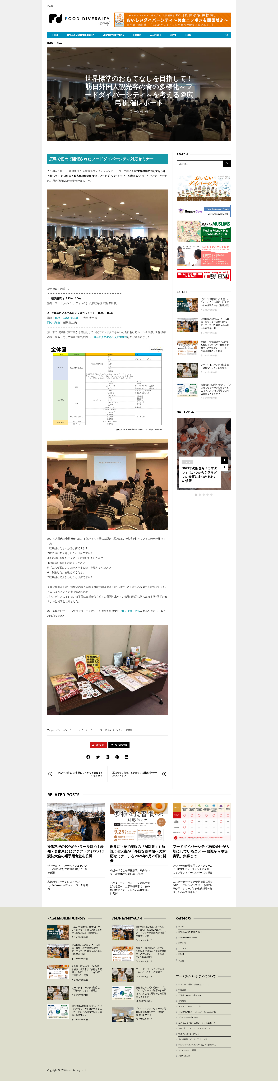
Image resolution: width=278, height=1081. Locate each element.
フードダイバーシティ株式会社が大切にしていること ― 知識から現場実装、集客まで (201, 851)
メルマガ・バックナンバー (190, 1006)
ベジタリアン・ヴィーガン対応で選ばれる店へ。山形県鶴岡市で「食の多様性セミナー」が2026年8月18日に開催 (130, 888)
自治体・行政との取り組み (190, 995)
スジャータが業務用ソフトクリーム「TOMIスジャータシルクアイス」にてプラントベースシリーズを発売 (192, 869)
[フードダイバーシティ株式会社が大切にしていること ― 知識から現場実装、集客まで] (202, 822)
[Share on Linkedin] (126, 757)
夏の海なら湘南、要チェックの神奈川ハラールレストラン (135, 774)
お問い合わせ (184, 1055)
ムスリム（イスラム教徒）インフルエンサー (197, 1022)
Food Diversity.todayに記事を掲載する (197, 1044)
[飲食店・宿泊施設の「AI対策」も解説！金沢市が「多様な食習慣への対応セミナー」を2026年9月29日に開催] (187, 348)
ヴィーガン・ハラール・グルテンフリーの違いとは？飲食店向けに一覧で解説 (67, 869)
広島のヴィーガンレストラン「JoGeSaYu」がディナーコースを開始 (67, 885)
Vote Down (121, 745)
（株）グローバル (129, 611)
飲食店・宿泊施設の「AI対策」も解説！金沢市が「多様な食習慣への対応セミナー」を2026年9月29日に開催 (216, 346)
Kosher (137, 34)
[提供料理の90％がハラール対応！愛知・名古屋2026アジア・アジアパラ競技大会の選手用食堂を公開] (187, 325)
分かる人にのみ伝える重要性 (110, 337)
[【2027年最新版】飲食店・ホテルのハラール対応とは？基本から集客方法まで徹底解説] (187, 305)
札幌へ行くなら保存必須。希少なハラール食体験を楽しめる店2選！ (130, 871)
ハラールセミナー (88, 730)
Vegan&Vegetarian (113, 34)
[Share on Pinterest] (117, 757)
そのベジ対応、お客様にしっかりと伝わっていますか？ (80, 774)
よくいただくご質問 (187, 1050)
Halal (188, 462)
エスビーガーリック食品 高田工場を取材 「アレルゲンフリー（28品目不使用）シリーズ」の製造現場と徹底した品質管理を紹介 (193, 887)
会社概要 (182, 1000)
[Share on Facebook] (88, 757)
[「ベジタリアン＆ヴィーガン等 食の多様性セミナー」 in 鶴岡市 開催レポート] (123, 1014)
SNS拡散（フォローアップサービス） (194, 1028)
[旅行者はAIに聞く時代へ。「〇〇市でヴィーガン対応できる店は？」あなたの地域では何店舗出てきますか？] (187, 390)
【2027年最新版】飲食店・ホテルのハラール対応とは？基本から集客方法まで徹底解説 (215, 302)
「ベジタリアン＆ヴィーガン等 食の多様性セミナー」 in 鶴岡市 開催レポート (151, 1011)
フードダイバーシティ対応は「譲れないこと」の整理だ (215, 366)
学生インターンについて (189, 1033)
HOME (55, 34)
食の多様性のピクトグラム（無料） (193, 1039)
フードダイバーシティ (111, 730)
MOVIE (173, 34)
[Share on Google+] (107, 757)
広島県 (129, 730)
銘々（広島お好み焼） (68, 317)
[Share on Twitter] (98, 757)
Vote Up (100, 745)
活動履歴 (182, 990)
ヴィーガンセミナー (66, 730)
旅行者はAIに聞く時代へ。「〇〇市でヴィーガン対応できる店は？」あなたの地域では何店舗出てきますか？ (216, 389)
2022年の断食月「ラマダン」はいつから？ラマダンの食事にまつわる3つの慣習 (199, 474)
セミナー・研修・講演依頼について (193, 984)
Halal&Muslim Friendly (80, 34)
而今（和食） (55, 322)
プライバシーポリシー (188, 1017)
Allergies (155, 34)
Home (50, 43)
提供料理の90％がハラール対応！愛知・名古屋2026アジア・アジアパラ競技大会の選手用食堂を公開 (215, 324)
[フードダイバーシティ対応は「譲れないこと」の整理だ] (187, 370)
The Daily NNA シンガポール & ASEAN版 (197, 1012)
